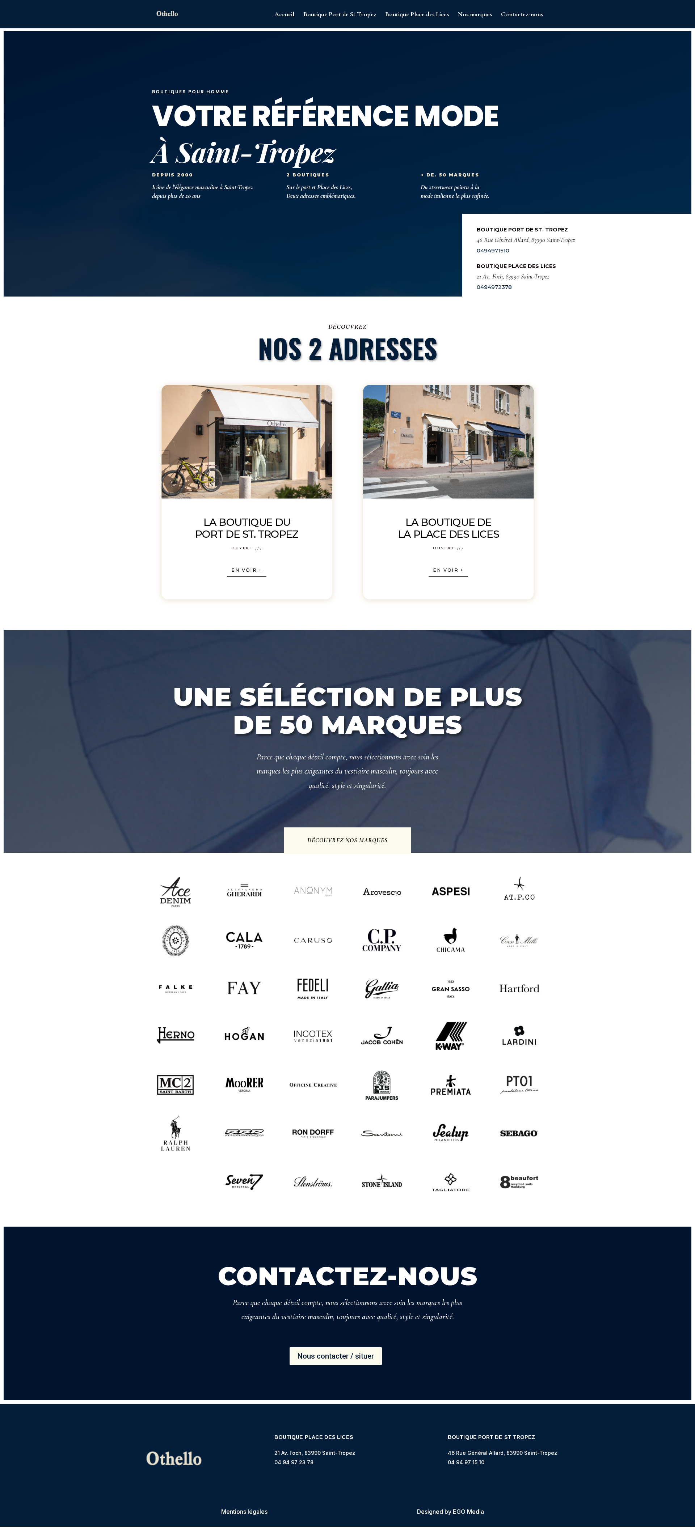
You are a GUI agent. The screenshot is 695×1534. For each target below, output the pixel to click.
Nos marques (475, 15)
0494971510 (493, 250)
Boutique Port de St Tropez (339, 15)
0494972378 (494, 287)
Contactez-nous (522, 15)
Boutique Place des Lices (417, 15)
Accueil (284, 15)
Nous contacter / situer (336, 1356)
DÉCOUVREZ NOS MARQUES (347, 840)
